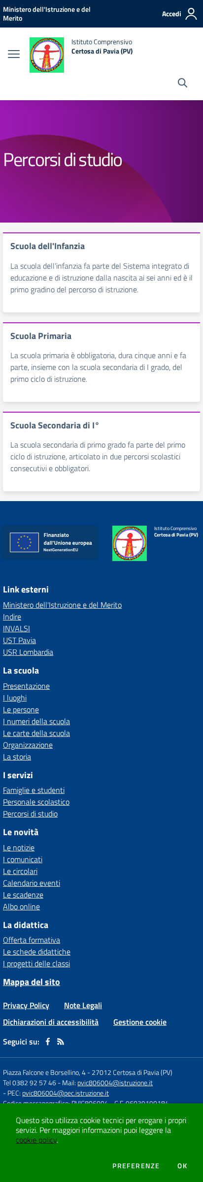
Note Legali (83, 1005)
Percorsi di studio (30, 813)
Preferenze (136, 1165)
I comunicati (22, 859)
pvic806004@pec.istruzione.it (65, 1093)
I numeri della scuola (36, 721)
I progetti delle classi (36, 963)
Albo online (21, 906)
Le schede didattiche (36, 951)
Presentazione (26, 686)
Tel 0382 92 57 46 (29, 1082)
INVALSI (16, 628)
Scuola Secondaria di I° (55, 425)
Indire (12, 616)
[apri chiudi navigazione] (14, 55)
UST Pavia (19, 640)
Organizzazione (28, 745)
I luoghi (15, 698)
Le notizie (18, 847)
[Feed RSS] (60, 1041)
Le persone (21, 709)
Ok (182, 1165)
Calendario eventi (31, 883)
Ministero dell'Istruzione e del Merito (62, 605)
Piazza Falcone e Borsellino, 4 (45, 1072)
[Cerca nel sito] (182, 84)
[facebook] (47, 1041)
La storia (17, 756)
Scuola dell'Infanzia (47, 246)
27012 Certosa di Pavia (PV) (132, 1072)
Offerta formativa (31, 940)
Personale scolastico (36, 802)
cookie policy (36, 1140)
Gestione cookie (140, 1022)
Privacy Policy (26, 1005)
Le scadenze (23, 895)
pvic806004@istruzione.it (115, 1082)
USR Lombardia (28, 652)
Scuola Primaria (40, 335)
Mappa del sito (31, 981)
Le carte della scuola (36, 733)
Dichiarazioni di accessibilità (51, 1022)
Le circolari (20, 871)
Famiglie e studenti (34, 790)
